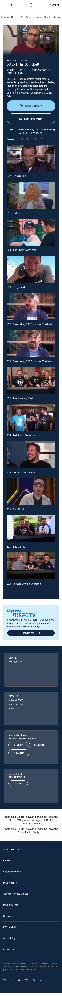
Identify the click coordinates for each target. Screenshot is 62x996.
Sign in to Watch (33, 118)
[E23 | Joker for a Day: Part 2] (31, 454)
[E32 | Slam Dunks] (31, 158)
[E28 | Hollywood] (31, 269)
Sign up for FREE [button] (31, 633)
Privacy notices (10, 904)
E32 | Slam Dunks (16, 176)
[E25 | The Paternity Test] (31, 380)
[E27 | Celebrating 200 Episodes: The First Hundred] (31, 306)
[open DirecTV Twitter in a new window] (19, 980)
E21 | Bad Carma (16, 546)
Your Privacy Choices (18, 893)
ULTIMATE (39, 744)
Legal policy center (12, 871)
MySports (18, 783)
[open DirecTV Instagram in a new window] (26, 980)
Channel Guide (9, 17)
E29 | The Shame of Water (21, 250)
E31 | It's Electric (15, 213)
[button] (5, 5)
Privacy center (10, 882)
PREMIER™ (18, 752)
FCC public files (10, 927)
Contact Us (8, 949)
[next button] (41, 139)
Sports (47, 17)
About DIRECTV (11, 849)
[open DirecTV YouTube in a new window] (33, 980)
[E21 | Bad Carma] (31, 528)
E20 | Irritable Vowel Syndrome (24, 583)
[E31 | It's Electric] (31, 195)
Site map (7, 916)
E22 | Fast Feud (15, 509)
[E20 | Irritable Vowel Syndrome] (31, 565)
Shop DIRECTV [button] (33, 106)
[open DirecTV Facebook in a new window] (12, 980)
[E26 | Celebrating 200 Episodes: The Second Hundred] (31, 343)
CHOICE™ (18, 744)
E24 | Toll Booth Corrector (21, 435)
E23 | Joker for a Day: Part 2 (22, 472)
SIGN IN (54, 5)
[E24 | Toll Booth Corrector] (31, 417)
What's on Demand (30, 17)
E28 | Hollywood (16, 287)
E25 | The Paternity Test (20, 398)
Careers (7, 860)
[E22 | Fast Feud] (31, 491)
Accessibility (9, 938)
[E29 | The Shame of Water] (31, 232)
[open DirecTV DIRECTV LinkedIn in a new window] (4, 980)
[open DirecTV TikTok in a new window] (41, 980)
